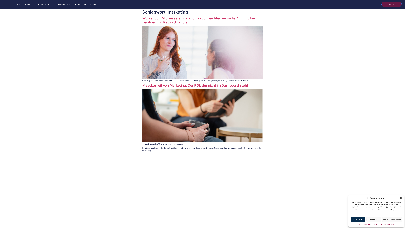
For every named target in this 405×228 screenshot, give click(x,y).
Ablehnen (373, 219)
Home (19, 4)
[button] (401, 198)
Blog (85, 4)
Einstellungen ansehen (392, 219)
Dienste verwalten (357, 214)
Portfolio (77, 4)
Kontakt (93, 4)
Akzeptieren (358, 219)
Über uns (28, 4)
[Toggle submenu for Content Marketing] (69, 4)
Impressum (390, 224)
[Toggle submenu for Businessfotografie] (50, 4)
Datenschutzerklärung (365, 224)
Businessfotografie (43, 4)
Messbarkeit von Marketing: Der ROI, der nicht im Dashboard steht (195, 85)
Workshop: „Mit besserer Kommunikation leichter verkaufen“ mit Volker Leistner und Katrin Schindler (198, 20)
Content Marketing (61, 4)
